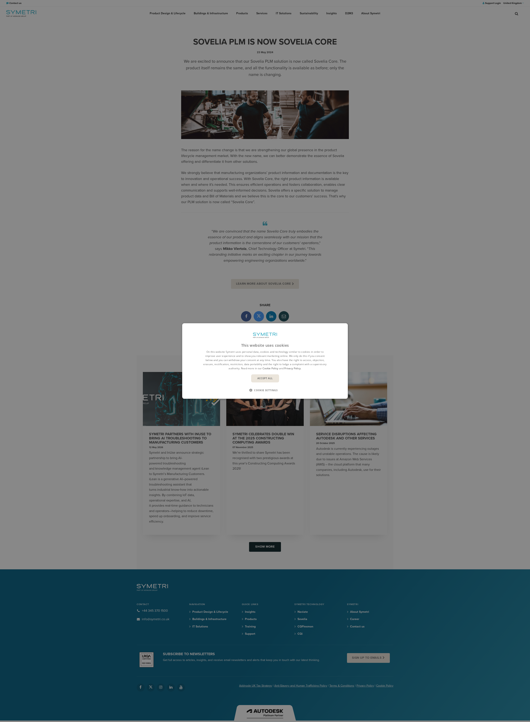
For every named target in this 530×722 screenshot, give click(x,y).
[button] (265, 389)
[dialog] (265, 361)
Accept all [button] (265, 378)
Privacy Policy (292, 368)
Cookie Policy (270, 368)
